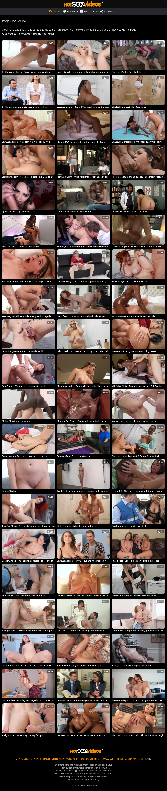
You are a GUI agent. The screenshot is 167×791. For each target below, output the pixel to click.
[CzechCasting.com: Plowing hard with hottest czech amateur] (138, 231)
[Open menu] (5, 4)
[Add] (5, 44)
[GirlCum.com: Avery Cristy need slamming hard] (28, 91)
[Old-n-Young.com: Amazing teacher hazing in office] (28, 650)
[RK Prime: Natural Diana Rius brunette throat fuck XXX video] (138, 161)
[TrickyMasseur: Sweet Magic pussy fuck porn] (28, 720)
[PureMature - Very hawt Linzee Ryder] (138, 510)
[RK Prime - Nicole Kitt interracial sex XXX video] (138, 301)
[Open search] (162, 4)
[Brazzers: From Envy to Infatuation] (83, 440)
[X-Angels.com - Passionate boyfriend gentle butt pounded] (28, 615)
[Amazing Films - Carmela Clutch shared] (28, 231)
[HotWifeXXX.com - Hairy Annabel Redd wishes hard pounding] (83, 301)
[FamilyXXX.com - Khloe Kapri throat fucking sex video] (83, 161)
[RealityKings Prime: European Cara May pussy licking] (83, 56)
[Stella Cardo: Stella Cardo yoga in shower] (83, 510)
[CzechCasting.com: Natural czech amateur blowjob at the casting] (83, 475)
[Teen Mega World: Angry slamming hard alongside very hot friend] (28, 301)
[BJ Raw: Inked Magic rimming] (28, 196)
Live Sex (57, 11)
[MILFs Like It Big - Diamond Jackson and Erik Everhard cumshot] (138, 370)
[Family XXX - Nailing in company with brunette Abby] (138, 475)
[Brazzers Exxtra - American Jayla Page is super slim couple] (83, 720)
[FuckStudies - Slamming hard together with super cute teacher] (28, 685)
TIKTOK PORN (91, 11)
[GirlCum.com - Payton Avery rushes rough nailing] (28, 56)
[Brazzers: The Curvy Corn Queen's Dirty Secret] (138, 336)
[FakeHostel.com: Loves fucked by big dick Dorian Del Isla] (83, 336)
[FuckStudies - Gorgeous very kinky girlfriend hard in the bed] (138, 615)
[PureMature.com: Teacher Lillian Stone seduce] (138, 580)
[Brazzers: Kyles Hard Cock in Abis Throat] (138, 266)
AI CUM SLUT (111, 11)
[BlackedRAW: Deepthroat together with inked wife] (83, 126)
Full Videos (72, 11)
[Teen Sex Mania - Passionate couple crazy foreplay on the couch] (28, 510)
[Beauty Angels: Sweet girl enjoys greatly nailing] (28, 440)
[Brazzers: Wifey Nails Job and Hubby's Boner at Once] (138, 685)
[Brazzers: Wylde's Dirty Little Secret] (138, 56)
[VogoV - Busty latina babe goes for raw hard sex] (138, 405)
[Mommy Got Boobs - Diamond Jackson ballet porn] (83, 405)
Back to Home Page (124, 29)
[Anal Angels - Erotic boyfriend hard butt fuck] (28, 580)
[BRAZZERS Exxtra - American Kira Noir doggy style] (28, 126)
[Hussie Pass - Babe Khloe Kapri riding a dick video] (138, 545)
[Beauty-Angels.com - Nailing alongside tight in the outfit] (28, 545)
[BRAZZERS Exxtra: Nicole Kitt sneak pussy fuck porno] (138, 126)
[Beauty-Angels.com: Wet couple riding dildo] (28, 336)
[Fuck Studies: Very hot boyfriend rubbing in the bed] (28, 266)
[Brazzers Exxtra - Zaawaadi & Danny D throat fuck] (138, 440)
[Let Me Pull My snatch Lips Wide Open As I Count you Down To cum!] (83, 266)
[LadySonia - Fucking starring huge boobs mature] (83, 615)
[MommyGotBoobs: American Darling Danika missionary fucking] (83, 231)
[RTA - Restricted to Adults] (148, 759)
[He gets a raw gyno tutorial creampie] (138, 196)
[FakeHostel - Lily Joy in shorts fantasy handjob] (83, 650)
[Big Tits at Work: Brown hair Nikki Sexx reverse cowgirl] (138, 720)
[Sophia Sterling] (28, 475)
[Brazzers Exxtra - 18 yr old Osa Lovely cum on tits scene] (83, 91)
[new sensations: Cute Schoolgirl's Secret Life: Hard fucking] (83, 685)
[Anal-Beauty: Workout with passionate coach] (28, 370)
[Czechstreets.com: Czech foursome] (83, 196)
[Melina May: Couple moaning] (28, 405)
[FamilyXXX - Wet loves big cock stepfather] (138, 650)
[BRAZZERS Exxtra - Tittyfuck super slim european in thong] (83, 545)
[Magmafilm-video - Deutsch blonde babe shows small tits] (83, 370)
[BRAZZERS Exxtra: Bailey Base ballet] (138, 91)
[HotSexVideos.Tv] (83, 4)
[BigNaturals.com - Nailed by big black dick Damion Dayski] (28, 161)
